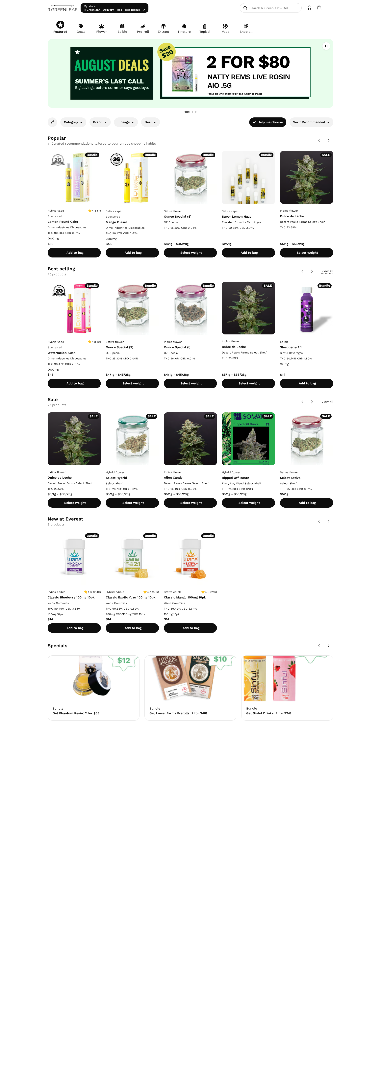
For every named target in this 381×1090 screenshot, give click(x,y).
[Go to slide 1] (185, 112)
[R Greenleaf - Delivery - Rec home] (62, 8)
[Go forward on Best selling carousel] (312, 271)
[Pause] (326, 46)
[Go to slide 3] (195, 112)
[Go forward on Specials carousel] (328, 645)
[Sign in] (309, 8)
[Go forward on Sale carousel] (312, 402)
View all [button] (327, 271)
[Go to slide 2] (190, 112)
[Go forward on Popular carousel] (328, 140)
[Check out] (319, 8)
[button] (190, 73)
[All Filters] (52, 122)
